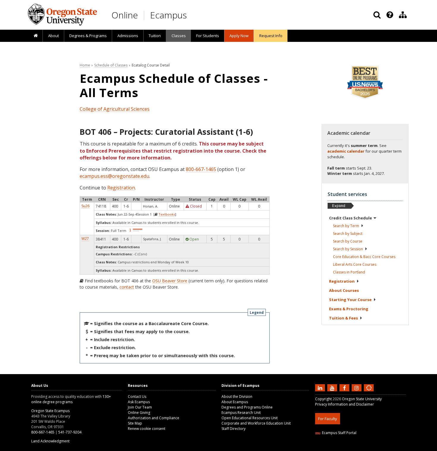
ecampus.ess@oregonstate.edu (114, 176)
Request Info (270, 35)
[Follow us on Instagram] (357, 388)
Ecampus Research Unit (241, 412)
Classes (179, 35)
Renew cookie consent (146, 428)
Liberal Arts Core (354, 264)
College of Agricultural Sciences (115, 109)
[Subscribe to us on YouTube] (333, 388)
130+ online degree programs (71, 399)
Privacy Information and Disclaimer (344, 404)
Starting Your (350, 299)
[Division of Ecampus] (403, 14)
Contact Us (137, 396)
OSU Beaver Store (169, 281)
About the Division (236, 396)
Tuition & (343, 318)
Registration (121, 187)
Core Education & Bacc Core (364, 256)
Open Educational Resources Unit (249, 417)
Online (124, 15)
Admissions (127, 35)
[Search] (377, 14)
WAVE (374, 447)
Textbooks (166, 214)
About (53, 35)
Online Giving (139, 412)
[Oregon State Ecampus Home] (145, 15)
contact (127, 287)
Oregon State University (362, 398)
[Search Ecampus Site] (377, 14)
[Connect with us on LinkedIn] (320, 388)
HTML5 (348, 447)
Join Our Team (140, 407)
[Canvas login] (369, 392)
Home (85, 65)
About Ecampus (234, 401)
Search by (346, 225)
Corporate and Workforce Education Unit (256, 423)
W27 (85, 238)
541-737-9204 (69, 432)
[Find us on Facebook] (345, 388)
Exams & (348, 308)
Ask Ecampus (139, 401)
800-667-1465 (201, 169)
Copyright (323, 398)
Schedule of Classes (111, 65)
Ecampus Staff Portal (339, 432)
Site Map (135, 423)
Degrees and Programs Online (247, 407)
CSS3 (362, 447)
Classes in (349, 272)
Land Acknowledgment (50, 441)
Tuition (155, 35)
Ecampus (168, 15)
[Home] (35, 36)
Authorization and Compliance (153, 417)
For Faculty (327, 418)
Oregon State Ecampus (50, 410)
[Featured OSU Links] (389, 14)
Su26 (85, 205)
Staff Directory (233, 428)
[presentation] (389, 14)
